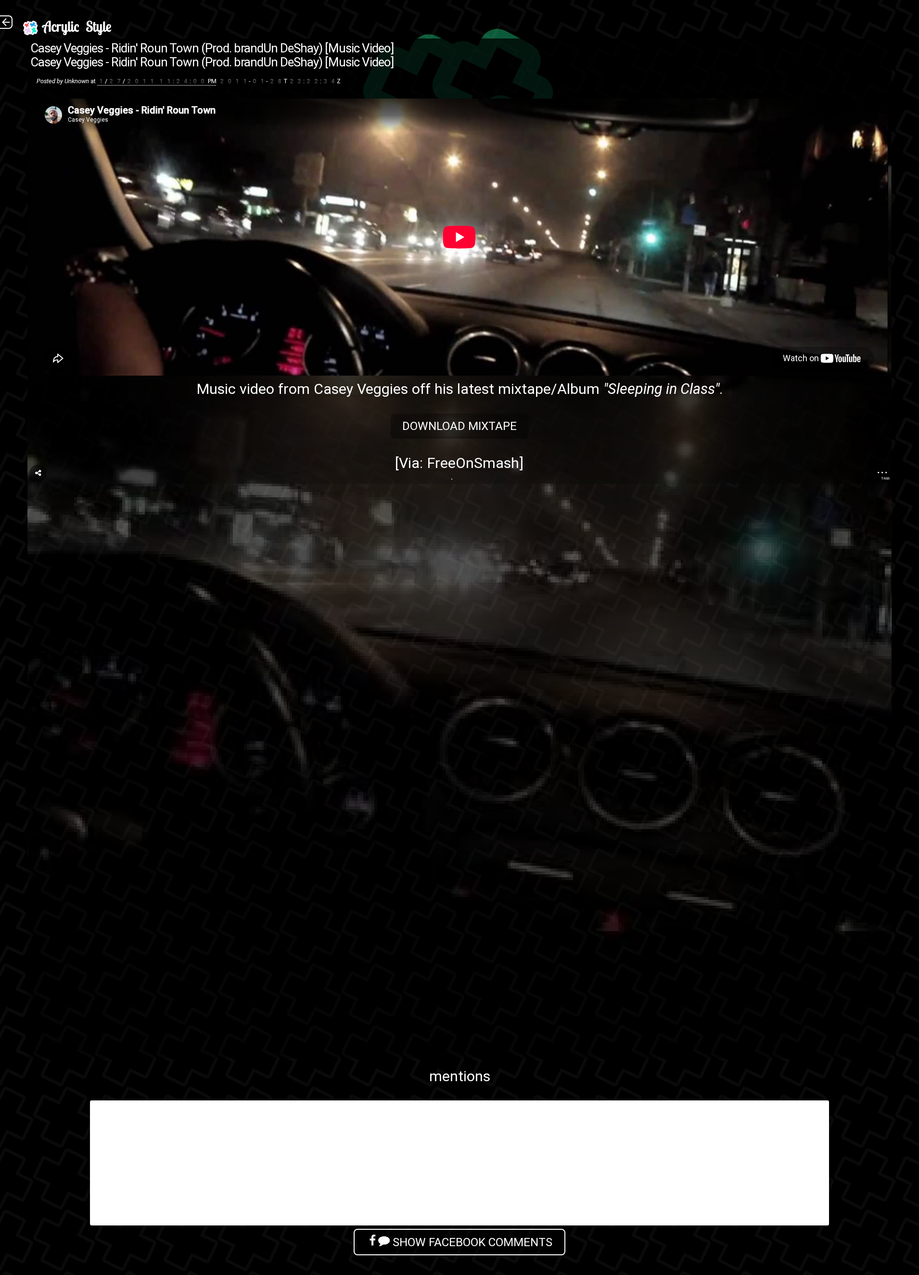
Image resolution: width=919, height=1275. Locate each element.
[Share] (38, 473)
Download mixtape (459, 426)
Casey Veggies (361, 388)
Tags (885, 478)
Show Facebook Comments (471, 1242)
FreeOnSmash (473, 462)
